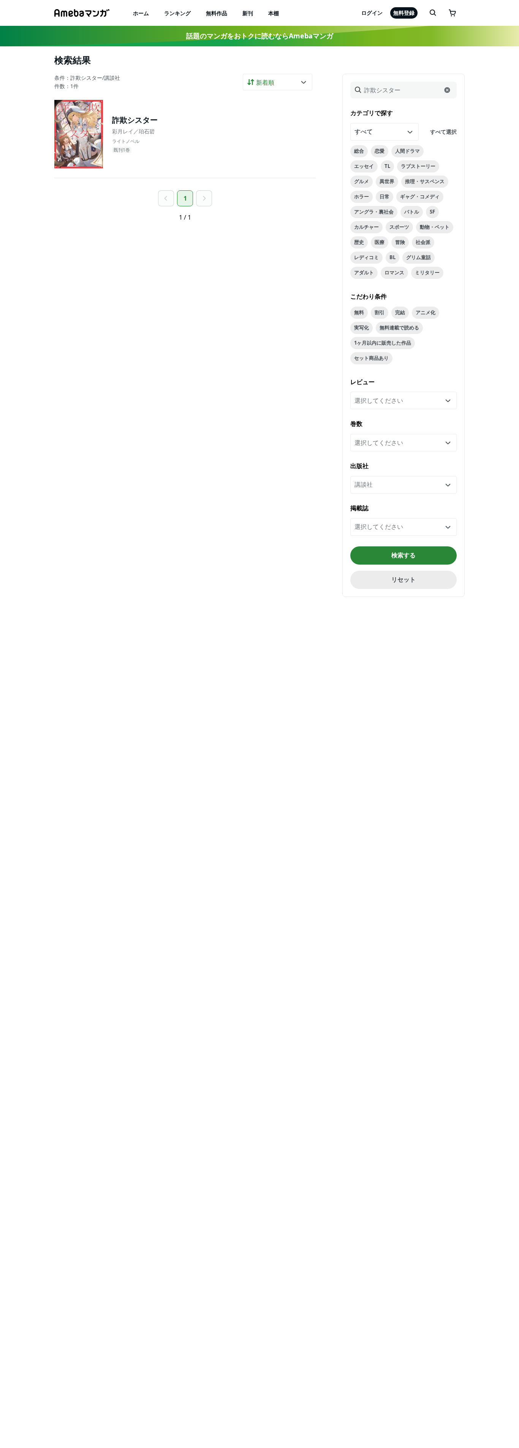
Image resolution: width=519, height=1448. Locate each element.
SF (432, 211)
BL (392, 257)
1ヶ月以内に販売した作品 (382, 342)
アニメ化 (425, 312)
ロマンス (394, 272)
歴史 (359, 242)
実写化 (361, 327)
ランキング (177, 13)
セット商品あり (371, 357)
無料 (359, 312)
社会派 (423, 242)
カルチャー (366, 226)
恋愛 (380, 150)
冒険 (400, 242)
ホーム (141, 13)
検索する (403, 555)
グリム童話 (418, 257)
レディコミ (366, 257)
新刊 (247, 13)
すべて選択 (443, 131)
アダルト (364, 272)
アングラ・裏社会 (374, 211)
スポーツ (399, 226)
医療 (380, 242)
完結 (400, 312)
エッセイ (364, 166)
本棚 (273, 13)
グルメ (361, 181)
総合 (359, 150)
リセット (403, 579)
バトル (411, 211)
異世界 (387, 181)
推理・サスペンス (425, 181)
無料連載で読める (399, 327)
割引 (380, 312)
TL (387, 166)
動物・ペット (434, 226)
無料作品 (216, 13)
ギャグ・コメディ (420, 196)
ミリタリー (427, 272)
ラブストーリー (418, 166)
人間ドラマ (407, 150)
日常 (384, 196)
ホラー (361, 196)
